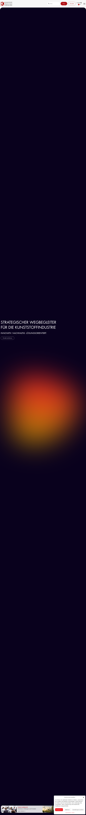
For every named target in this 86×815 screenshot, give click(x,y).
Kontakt (72, 3)
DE (78, 4)
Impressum (73, 812)
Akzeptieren (59, 809)
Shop (64, 3)
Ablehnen (67, 809)
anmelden (78, 2)
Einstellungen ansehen (78, 809)
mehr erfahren (21, 811)
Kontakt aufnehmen (7, 338)
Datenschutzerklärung (68, 812)
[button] (83, 797)
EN (80, 4)
